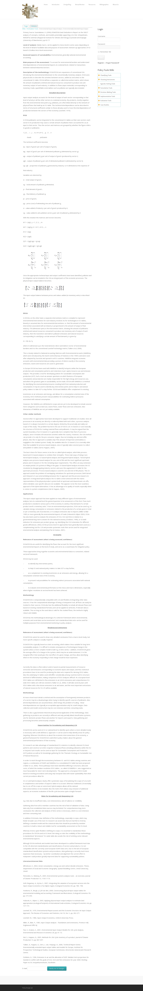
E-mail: (24, 968)
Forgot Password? (112, 63)
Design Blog (67, 4)
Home (46, 4)
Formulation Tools (32, 29)
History (34, 26)
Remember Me (105, 52)
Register (101, 63)
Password (101, 44)
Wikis (24, 29)
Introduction (55, 4)
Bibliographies (104, 4)
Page (26, 26)
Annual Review (79, 4)
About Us (116, 4)
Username (101, 36)
